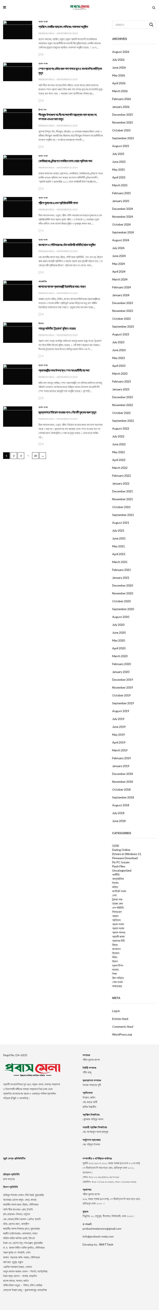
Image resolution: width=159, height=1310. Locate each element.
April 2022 (118, 460)
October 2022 (121, 412)
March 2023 (120, 373)
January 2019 (120, 766)
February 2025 (121, 193)
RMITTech (106, 1244)
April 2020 (118, 648)
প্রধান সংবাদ (43, 240)
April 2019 (118, 742)
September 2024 (123, 232)
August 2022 (120, 428)
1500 (115, 845)
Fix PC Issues (121, 862)
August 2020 (120, 617)
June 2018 (119, 821)
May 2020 (118, 640)
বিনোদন (41, 323)
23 (35, 455)
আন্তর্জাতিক (43, 281)
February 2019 (121, 758)
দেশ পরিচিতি (118, 907)
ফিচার (115, 944)
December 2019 (122, 679)
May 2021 (118, 546)
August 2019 (120, 711)
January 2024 (120, 295)
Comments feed (122, 1026)
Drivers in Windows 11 (126, 854)
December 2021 (122, 491)
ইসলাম (115, 882)
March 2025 (120, 185)
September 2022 (123, 420)
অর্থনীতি (116, 874)
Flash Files (118, 866)
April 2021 (118, 554)
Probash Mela (46, 33)
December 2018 (122, 774)
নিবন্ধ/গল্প (117, 911)
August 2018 (120, 805)
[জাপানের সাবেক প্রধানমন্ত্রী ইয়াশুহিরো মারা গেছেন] (17, 290)
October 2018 (121, 789)
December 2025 (122, 114)
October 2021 (121, 507)
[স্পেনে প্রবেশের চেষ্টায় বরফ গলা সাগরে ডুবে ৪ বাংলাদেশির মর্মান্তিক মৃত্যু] (17, 71)
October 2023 (121, 318)
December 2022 (122, 397)
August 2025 (120, 146)
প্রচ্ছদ (115, 916)
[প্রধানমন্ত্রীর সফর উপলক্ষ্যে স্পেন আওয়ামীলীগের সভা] (17, 374)
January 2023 (120, 389)
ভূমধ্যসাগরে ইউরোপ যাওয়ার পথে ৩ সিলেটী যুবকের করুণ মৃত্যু (67, 412)
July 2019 (118, 719)
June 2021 (119, 538)
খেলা (114, 895)
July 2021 (118, 530)
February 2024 (121, 287)
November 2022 (122, 405)
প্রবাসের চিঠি (118, 940)
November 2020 (122, 593)
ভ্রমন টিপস (117, 965)
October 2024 (121, 224)
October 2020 (121, 601)
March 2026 (120, 91)
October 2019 (121, 695)
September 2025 (123, 138)
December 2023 (122, 303)
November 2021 (122, 499)
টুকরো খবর (43, 110)
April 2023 (118, 365)
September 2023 (123, 326)
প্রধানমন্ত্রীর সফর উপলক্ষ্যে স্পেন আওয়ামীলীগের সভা (64, 370)
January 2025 (120, 201)
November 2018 (122, 781)
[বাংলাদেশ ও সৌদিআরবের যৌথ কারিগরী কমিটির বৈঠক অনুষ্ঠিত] (17, 247)
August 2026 (120, 51)
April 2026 (118, 83)
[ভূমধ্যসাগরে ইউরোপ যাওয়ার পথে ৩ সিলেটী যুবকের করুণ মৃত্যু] (17, 416)
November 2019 (122, 687)
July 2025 (118, 154)
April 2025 (118, 177)
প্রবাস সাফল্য (118, 932)
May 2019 (118, 734)
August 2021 (120, 522)
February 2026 (121, 99)
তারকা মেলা (117, 903)
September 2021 (123, 515)
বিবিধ (114, 957)
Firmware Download (125, 858)
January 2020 (120, 671)
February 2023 (121, 381)
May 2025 (118, 169)
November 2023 (122, 310)
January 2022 (120, 483)
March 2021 (120, 562)
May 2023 (118, 358)
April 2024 (118, 271)
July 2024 (118, 248)
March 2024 (120, 279)
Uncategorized (121, 870)
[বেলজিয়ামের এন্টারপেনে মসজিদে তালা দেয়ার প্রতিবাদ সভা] (17, 165)
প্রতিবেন (116, 920)
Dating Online (121, 849)
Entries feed (120, 1018)
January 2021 (120, 577)
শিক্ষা (114, 973)
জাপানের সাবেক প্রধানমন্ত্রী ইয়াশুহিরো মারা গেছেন (62, 287)
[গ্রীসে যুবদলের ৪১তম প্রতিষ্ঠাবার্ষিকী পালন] (17, 207)
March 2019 (120, 750)
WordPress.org (122, 1034)
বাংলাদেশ (116, 949)
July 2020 (118, 624)
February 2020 (121, 664)
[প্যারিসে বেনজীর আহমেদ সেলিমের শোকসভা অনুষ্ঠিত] (17, 30)
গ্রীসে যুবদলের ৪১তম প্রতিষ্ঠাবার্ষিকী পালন (58, 203)
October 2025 (121, 130)
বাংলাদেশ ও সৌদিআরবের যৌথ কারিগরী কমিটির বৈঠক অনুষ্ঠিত (67, 245)
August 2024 (120, 240)
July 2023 (118, 342)
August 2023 (120, 334)
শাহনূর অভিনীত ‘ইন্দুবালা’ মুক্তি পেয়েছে (57, 328)
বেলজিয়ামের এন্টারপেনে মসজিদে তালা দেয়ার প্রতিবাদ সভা (65, 161)
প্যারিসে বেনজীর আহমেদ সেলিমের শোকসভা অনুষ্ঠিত (63, 27)
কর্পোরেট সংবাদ (119, 891)
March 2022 (120, 467)
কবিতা (115, 887)
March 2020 (120, 656)
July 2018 (118, 813)
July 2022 (118, 436)
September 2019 (123, 703)
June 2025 (119, 161)
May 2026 (118, 75)
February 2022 (121, 475)
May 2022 (118, 452)
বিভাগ (115, 961)
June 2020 (119, 632)
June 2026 (119, 67)
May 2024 (118, 263)
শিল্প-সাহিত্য (118, 977)
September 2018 (123, 797)
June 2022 (119, 444)
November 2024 (122, 216)
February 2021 (121, 569)
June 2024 (119, 256)
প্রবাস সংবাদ (43, 22)
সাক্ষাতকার (117, 986)
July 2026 (118, 59)
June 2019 (119, 726)
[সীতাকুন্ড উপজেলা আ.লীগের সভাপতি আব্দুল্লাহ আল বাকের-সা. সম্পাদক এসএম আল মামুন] (17, 119)
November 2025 (122, 122)
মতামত (115, 969)
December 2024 (122, 208)
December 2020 (122, 585)
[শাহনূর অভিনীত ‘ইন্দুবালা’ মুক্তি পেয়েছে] (17, 332)
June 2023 (119, 350)
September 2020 (123, 609)
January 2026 (120, 106)
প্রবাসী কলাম (118, 936)
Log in (116, 1011)
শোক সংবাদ (117, 982)
